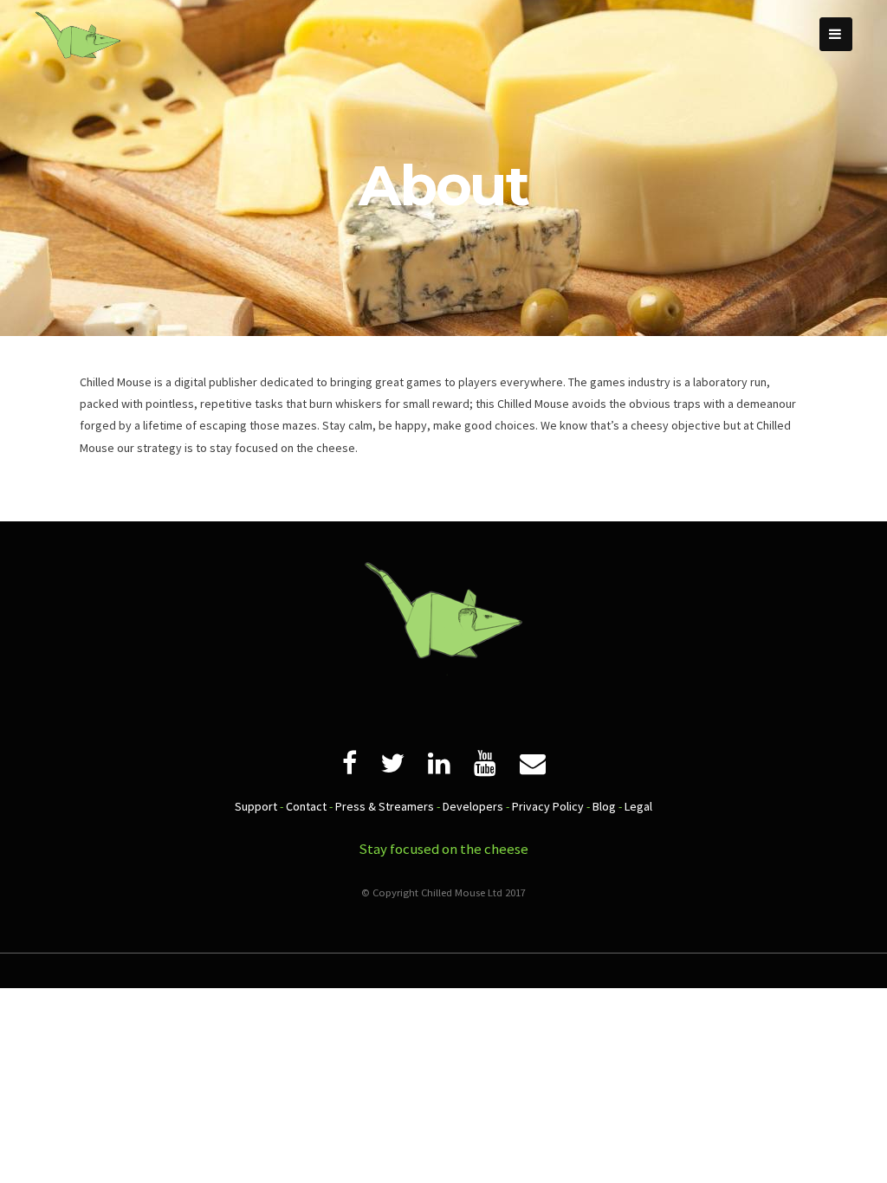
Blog (604, 806)
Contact (306, 806)
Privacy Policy (548, 806)
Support (256, 806)
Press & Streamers (384, 806)
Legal (638, 806)
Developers (473, 806)
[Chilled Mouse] (78, 73)
